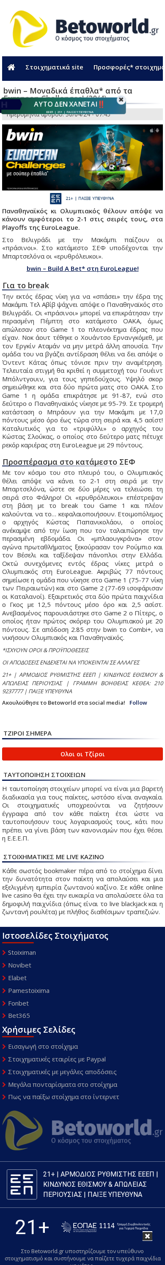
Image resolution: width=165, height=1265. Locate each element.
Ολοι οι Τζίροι (82, 754)
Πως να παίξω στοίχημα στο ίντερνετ (63, 1096)
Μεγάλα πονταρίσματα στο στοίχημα (62, 1084)
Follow (138, 702)
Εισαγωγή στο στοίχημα (43, 1046)
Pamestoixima (29, 990)
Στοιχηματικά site (54, 67)
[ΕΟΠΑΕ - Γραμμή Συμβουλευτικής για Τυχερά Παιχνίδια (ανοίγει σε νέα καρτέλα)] (105, 1227)
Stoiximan (22, 952)
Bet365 (19, 1015)
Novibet (19, 965)
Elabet (17, 977)
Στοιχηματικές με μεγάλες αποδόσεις (62, 1071)
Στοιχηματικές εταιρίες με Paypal (57, 1059)
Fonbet (18, 1003)
